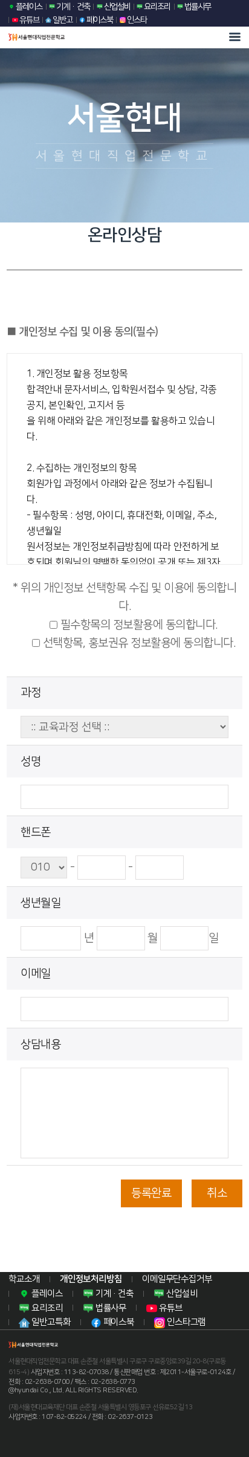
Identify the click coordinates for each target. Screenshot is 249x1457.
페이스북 (99, 19)
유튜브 (28, 19)
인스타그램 (185, 1322)
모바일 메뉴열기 (235, 37)
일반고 (62, 19)
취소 (217, 1193)
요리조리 (156, 6)
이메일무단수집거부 (177, 1279)
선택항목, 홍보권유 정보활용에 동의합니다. (137, 643)
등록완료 (151, 1193)
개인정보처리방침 (91, 1279)
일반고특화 (50, 1322)
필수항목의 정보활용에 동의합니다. (137, 624)
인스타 (136, 19)
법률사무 (197, 6)
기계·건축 (72, 6)
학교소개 (23, 1279)
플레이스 (28, 6)
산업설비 (117, 6)
